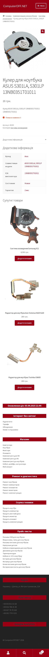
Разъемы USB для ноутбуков (13, 537)
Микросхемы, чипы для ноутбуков (16, 540)
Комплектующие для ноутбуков (25, 16)
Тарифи (6, 424)
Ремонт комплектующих (12, 493)
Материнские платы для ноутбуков (16, 567)
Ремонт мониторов (10, 490)
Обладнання (8, 427)
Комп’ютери (7, 445)
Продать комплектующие (13, 522)
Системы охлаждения (19, 128)
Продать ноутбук (9, 508)
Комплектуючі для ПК (11, 456)
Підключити (7, 422)
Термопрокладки (9, 553)
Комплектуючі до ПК (11, 459)
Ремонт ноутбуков (10, 482)
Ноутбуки (6, 448)
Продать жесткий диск (11, 514)
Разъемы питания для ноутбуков (15, 542)
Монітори (6, 450)
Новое (27, 183)
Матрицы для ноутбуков (12, 562)
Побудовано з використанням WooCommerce (22, 643)
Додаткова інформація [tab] (12, 139)
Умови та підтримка (10, 430)
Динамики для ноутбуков (12, 551)
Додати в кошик (24, 258)
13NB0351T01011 (32, 173)
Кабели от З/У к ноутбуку (12, 556)
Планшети (7, 453)
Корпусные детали (10, 545)
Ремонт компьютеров (11, 485)
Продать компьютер (11, 511)
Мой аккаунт (7, 467)
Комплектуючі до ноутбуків (13, 461)
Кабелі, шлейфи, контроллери (14, 464)
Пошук (24, 653)
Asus (26, 156)
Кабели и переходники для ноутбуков (17, 548)
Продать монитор (10, 516)
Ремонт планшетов (10, 487)
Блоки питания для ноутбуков (14, 564)
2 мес (27, 190)
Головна (8, 16)
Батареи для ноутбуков (12, 559)
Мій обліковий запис (8, 653)
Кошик (38, 651)
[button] (43, 31)
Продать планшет (10, 519)
